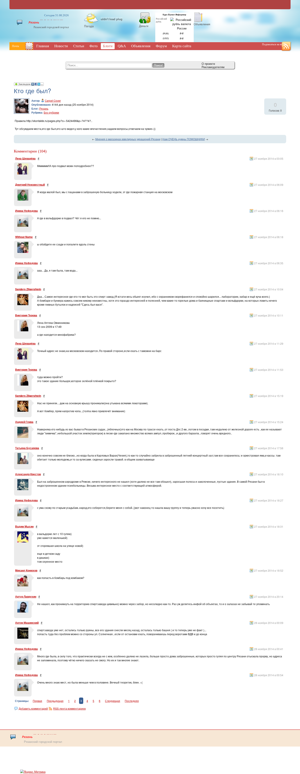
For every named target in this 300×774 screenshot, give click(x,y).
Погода (89, 26)
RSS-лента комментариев (69, 708)
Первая (37, 701)
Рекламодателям (213, 67)
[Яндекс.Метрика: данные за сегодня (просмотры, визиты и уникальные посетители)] (32, 772)
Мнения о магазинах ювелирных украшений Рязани (127, 139)
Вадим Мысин (24, 526)
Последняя (132, 701)
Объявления (202, 24)
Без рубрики (51, 112)
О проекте (208, 64)
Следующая (112, 701)
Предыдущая (55, 701)
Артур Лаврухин (25, 596)
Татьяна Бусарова (27, 448)
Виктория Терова (26, 315)
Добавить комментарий (33, 708)
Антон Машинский (27, 623)
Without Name (24, 237)
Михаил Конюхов (26, 570)
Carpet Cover (53, 100)
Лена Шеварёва (25, 158)
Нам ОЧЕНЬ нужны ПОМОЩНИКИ (183, 139)
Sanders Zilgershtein (28, 289)
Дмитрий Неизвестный (30, 185)
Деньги (143, 26)
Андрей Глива (24, 422)
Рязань (43, 108)
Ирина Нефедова (26, 211)
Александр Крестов (28, 474)
